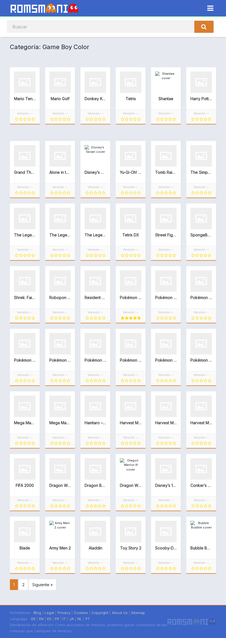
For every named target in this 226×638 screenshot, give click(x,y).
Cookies (81, 612)
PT (87, 618)
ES (49, 618)
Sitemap (138, 612)
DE (33, 618)
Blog (37, 612)
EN (41, 618)
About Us (120, 612)
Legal (49, 612)
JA (71, 618)
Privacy (64, 612)
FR (57, 618)
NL (79, 618)
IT (64, 618)
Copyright (100, 612)
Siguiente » (42, 584)
